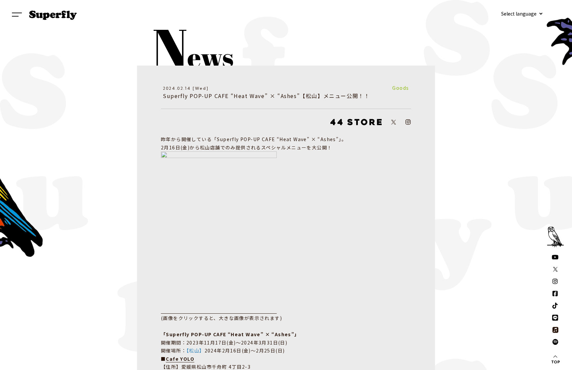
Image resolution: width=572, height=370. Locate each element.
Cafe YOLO (180, 358)
